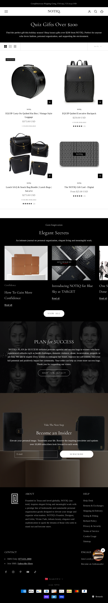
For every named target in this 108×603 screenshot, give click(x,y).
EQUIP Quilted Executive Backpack (79, 113)
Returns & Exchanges (93, 505)
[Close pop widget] (103, 550)
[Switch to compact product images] (15, 46)
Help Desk (88, 500)
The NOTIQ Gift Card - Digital (79, 187)
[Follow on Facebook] (5, 571)
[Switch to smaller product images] (10, 46)
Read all (8, 305)
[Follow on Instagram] (13, 571)
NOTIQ (29, 109)
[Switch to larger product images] (5, 46)
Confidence (10, 285)
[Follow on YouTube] (27, 571)
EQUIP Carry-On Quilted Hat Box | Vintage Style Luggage (28, 115)
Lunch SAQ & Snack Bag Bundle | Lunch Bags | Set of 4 (29, 189)
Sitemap (87, 541)
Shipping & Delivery (93, 511)
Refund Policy (90, 521)
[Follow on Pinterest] (20, 571)
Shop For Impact (54, 373)
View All (54, 313)
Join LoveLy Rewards (91, 559)
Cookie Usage (89, 536)
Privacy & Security (92, 526)
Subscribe (77, 454)
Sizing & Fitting (90, 516)
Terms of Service (91, 531)
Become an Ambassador (92, 564)
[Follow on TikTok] (35, 571)
